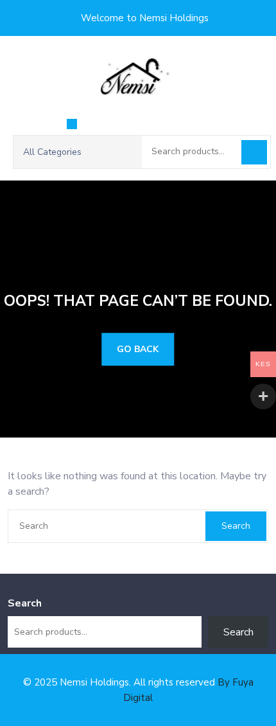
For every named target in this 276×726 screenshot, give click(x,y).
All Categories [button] (52, 152)
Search (254, 152)
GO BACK (138, 349)
